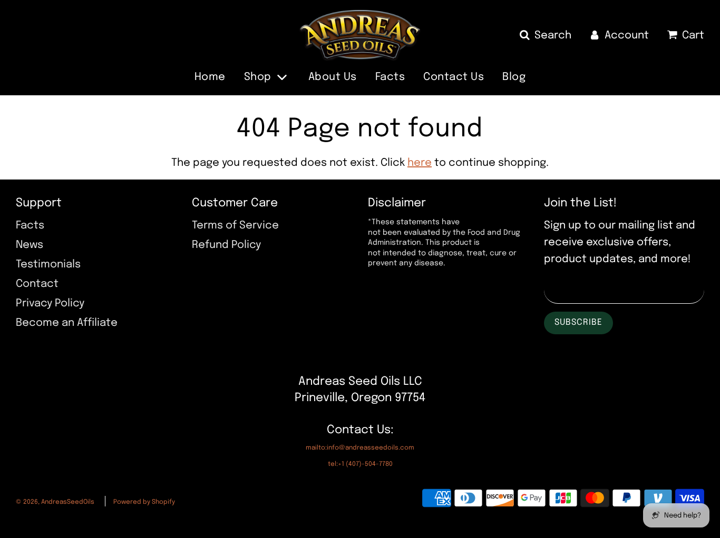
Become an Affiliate (67, 322)
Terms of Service (235, 225)
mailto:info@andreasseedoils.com (360, 448)
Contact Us (453, 77)
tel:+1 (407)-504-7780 (360, 464)
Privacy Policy (50, 303)
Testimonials (48, 264)
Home (210, 77)
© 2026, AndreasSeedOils (55, 502)
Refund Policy (226, 245)
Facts (390, 77)
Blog (514, 77)
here (419, 162)
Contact (37, 284)
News (29, 245)
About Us (332, 77)
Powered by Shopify (144, 502)
